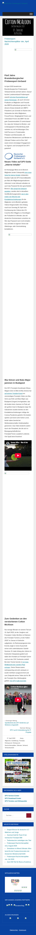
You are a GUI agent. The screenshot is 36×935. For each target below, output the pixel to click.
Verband (25, 745)
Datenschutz (14, 930)
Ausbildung (14, 740)
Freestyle (22, 740)
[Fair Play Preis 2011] (25, 919)
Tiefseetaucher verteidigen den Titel (19, 840)
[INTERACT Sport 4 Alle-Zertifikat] (10, 919)
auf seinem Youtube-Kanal (14, 393)
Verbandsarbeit (9, 747)
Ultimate (19, 745)
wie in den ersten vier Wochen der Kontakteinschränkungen (16, 196)
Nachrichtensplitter (10, 745)
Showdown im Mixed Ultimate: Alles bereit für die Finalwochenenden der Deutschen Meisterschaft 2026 (18, 851)
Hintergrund (8, 743)
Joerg (21, 738)
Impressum (22, 930)
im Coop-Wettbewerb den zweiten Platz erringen (17, 664)
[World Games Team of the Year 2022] (18, 919)
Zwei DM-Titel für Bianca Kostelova (19, 862)
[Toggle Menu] (31, 14)
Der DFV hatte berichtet (18, 681)
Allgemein (8, 740)
